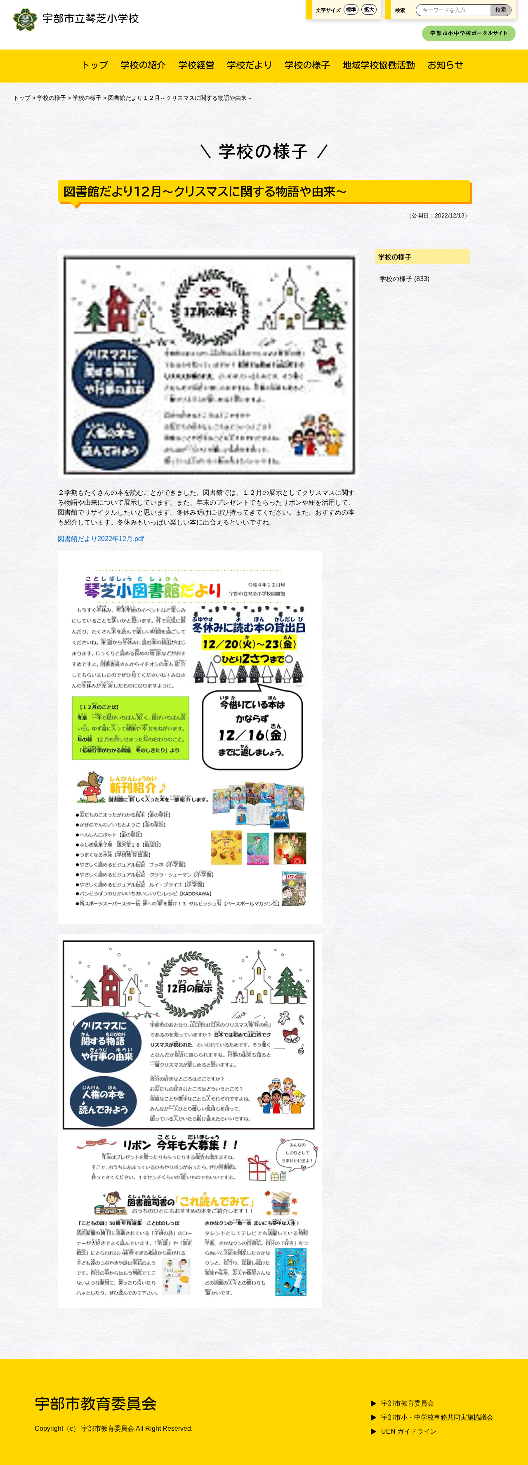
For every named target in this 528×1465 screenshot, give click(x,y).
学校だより (249, 65)
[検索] (500, 10)
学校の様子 (307, 65)
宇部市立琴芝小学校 (90, 18)
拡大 (369, 9)
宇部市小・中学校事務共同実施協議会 (437, 1417)
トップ (94, 65)
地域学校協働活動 (378, 65)
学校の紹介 (143, 65)
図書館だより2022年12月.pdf (101, 538)
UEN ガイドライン (409, 1431)
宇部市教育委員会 (407, 1403)
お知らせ (445, 65)
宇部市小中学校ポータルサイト (468, 33)
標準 (351, 9)
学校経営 (196, 65)
